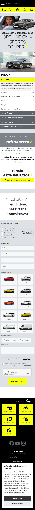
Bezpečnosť (7, 113)
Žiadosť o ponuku (9, 228)
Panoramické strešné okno (10, 109)
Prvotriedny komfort (12, 118)
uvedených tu (26, 359)
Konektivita (7, 122)
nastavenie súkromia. (16, 492)
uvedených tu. (27, 365)
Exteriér (5, 79)
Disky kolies (5, 105)
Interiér (4, 93)
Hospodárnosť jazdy (12, 126)
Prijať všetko (17, 498)
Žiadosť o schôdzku (10, 233)
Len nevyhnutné (17, 503)
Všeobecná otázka (9, 237)
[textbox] (17, 247)
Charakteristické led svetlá (10, 97)
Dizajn (5, 75)
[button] (17, 381)
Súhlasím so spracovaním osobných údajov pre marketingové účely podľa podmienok (18, 364)
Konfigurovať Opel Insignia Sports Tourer (18, 180)
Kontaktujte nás (9, 157)
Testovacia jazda (9, 231)
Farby (3, 101)
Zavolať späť (8, 235)
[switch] (2, 364)
